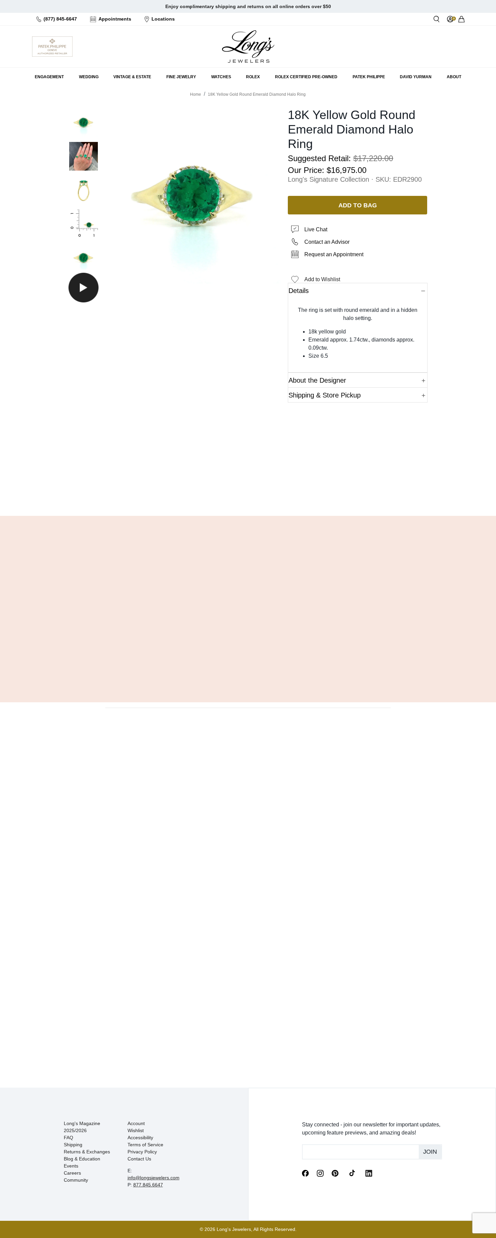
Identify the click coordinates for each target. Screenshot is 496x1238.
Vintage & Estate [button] (132, 77)
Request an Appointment (333, 254)
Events (71, 1166)
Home (195, 94)
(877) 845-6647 (60, 19)
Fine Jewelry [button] (181, 77)
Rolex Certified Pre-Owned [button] (306, 77)
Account (136, 1123)
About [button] (454, 77)
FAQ (68, 1137)
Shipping (73, 1144)
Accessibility (140, 1137)
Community (76, 1180)
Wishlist (136, 1130)
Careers (72, 1173)
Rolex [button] (253, 77)
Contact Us (139, 1158)
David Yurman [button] (416, 77)
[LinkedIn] (368, 1172)
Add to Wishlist (322, 279)
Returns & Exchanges (87, 1151)
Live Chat (315, 229)
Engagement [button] (49, 77)
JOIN (430, 1151)
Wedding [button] (89, 77)
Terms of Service (145, 1144)
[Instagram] (320, 1172)
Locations (163, 19)
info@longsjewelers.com (154, 1177)
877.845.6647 (148, 1184)
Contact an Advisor (327, 242)
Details (298, 290)
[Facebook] (305, 1172)
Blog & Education (82, 1158)
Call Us (199, 493)
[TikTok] (352, 1172)
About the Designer (317, 380)
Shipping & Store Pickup (324, 395)
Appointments (115, 19)
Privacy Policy (142, 1151)
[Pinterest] (335, 1172)
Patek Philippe (369, 77)
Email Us (248, 493)
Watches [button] (221, 77)
